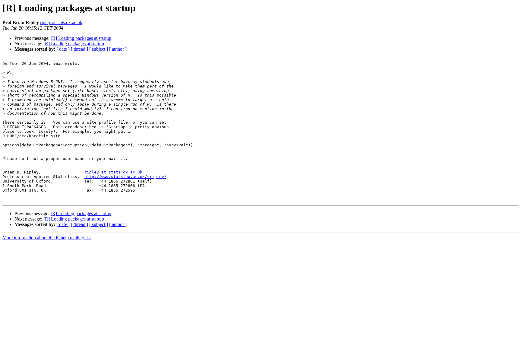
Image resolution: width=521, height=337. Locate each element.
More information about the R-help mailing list (46, 237)
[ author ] (118, 49)
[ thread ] (79, 49)
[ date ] (63, 49)
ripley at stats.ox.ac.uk (61, 22)
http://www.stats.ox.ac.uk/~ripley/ (125, 176)
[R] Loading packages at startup (81, 38)
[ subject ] (98, 49)
